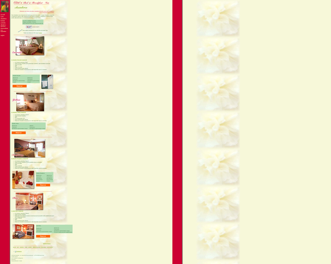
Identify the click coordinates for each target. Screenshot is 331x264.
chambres (22, 247)
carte (18, 247)
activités (30, 247)
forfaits (26, 247)
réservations (43, 247)
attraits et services (37, 247)
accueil (14, 247)
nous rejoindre (50, 247)
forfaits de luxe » (47, 243)
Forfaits (40, 33)
